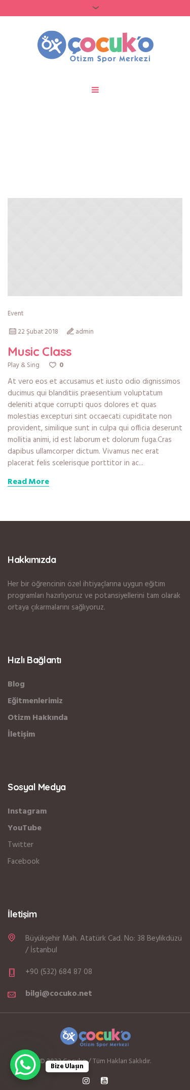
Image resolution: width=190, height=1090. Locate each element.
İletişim (21, 734)
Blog (16, 684)
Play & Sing (24, 365)
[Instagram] (86, 1080)
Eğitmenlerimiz (35, 701)
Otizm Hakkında (38, 717)
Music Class (39, 351)
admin (84, 332)
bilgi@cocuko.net (58, 993)
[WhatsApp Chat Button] (25, 1064)
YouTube (25, 828)
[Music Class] (95, 247)
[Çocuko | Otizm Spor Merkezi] (95, 46)
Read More (28, 482)
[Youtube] (104, 1080)
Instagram (27, 811)
